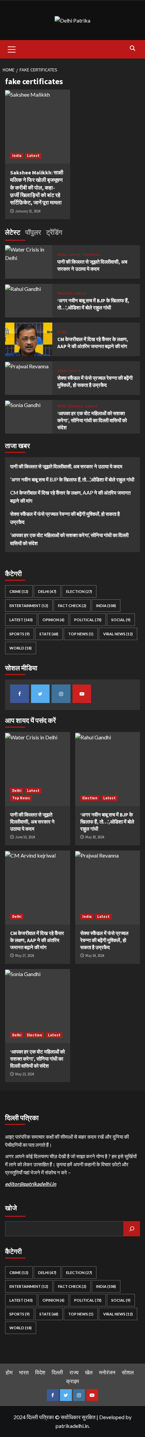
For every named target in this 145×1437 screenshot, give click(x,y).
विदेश (40, 1372)
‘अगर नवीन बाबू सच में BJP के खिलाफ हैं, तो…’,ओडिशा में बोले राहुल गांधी (72, 479)
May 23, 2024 (24, 1074)
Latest (33, 155)
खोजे (11, 1208)
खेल (89, 1372)
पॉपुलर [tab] (33, 232)
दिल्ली (57, 1372)
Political (88, 619)
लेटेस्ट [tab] (12, 232)
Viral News (118, 634)
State (48, 634)
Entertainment (28, 605)
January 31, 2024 (27, 211)
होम (9, 1372)
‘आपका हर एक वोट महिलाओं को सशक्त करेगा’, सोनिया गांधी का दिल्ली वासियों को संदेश (92, 420)
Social (120, 619)
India (16, 155)
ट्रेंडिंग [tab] (54, 232)
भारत (24, 1372)
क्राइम (72, 1381)
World (20, 648)
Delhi (61, 255)
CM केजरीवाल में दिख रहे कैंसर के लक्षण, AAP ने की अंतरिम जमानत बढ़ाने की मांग (70, 497)
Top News (91, 255)
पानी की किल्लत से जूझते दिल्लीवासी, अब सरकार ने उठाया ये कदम (66, 466)
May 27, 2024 (24, 955)
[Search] (132, 48)
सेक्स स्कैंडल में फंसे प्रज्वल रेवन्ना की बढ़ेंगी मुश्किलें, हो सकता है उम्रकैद (65, 518)
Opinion (53, 619)
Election (64, 293)
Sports (19, 634)
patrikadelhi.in (72, 1426)
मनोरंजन (107, 1372)
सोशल (128, 1372)
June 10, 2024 (25, 837)
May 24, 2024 (94, 955)
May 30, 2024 (94, 837)
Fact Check (72, 605)
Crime (18, 591)
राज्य (74, 1372)
